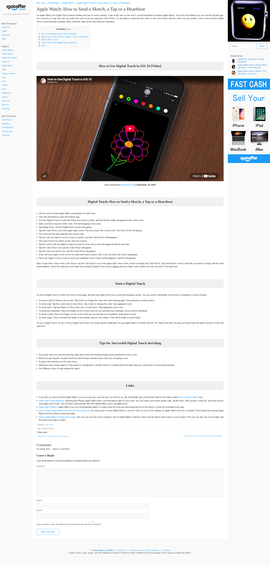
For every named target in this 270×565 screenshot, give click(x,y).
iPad (4, 81)
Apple (4, 31)
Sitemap (166, 550)
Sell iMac (6, 124)
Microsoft (6, 35)
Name (40, 500)
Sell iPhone (6, 120)
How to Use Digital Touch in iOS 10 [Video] (57, 34)
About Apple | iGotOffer (103, 550)
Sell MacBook (8, 128)
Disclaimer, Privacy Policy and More (144, 550)
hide (68, 29)
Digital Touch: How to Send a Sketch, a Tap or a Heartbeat (64, 37)
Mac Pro (5, 105)
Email (39, 510)
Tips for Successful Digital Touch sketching (57, 43)
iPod (4, 89)
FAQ (4, 70)
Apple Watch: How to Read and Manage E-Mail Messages (203, 436)
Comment (41, 466)
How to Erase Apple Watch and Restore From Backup (64, 410)
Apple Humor (7, 54)
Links (42, 45)
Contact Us (121, 550)
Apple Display (7, 50)
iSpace (5, 97)
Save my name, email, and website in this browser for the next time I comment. (69, 524)
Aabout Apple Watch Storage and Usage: (57, 417)
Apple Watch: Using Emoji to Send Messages (53, 436)
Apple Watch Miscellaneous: (52, 400)
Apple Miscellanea (9, 58)
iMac (4, 77)
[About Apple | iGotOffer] (16, 8)
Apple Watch (7, 66)
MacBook (6, 109)
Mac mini (6, 101)
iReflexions (6, 93)
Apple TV (6, 62)
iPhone (5, 85)
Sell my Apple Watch (188, 397)
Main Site (6, 27)
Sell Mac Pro (7, 131)
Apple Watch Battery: (48, 407)
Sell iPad (5, 135)
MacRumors (127, 185)
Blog (4, 39)
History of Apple (8, 74)
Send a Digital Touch (48, 40)
